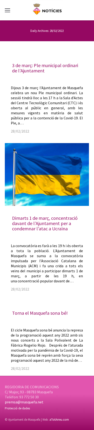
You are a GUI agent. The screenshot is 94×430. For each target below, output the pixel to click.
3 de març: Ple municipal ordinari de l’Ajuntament (45, 68)
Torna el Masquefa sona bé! (40, 313)
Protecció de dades (17, 408)
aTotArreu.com (59, 420)
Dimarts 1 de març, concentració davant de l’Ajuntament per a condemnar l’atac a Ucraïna (45, 223)
